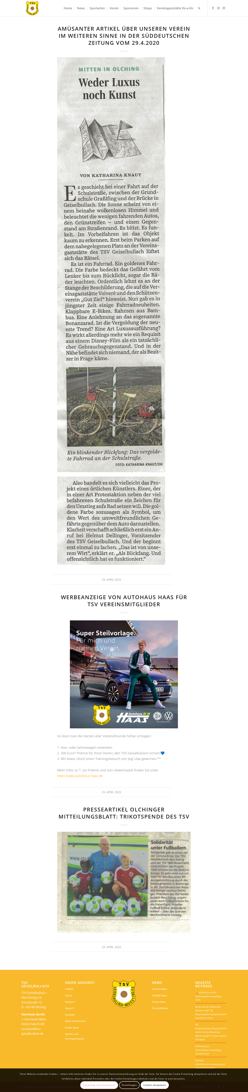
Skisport (69, 1008)
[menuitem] (67, 8)
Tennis (68, 995)
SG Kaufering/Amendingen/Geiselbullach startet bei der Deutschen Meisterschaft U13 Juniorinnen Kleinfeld (214, 1032)
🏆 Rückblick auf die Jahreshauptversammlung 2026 (208, 996)
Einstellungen (129, 1084)
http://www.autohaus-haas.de (80, 775)
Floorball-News (160, 1008)
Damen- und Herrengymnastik (74, 1036)
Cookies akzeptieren (154, 1084)
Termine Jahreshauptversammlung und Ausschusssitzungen (210, 1064)
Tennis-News (159, 1001)
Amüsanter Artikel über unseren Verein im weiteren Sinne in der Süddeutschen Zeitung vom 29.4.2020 (124, 35)
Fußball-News (159, 995)
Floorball (69, 1014)
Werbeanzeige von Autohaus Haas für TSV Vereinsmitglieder (124, 600)
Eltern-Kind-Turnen (75, 1021)
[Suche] (199, 8)
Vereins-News (159, 989)
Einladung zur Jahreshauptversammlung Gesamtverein (208, 1049)
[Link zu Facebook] (213, 8)
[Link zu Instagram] (218, 8)
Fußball (69, 989)
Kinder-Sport (72, 1027)
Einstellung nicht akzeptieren (99, 1084)
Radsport (70, 1001)
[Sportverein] (32, 8)
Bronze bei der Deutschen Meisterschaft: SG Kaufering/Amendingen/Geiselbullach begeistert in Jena (214, 1012)
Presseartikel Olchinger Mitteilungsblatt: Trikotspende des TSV (124, 813)
